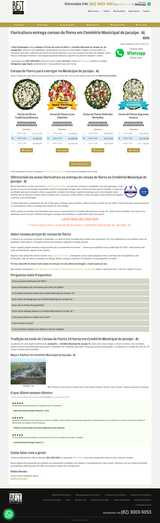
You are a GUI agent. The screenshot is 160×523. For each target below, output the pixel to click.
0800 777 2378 (126, 4)
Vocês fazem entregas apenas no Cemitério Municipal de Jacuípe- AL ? (43, 311)
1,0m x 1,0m (21, 133)
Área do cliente (119, 11)
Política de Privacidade (100, 500)
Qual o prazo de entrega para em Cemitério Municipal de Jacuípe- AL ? (43, 299)
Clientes (106, 11)
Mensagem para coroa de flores (88, 495)
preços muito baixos (61, 255)
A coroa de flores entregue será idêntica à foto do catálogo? (38, 329)
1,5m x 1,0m (21, 143)
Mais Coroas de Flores (80, 164)
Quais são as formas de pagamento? (28, 305)
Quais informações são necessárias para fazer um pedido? (38, 287)
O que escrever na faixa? (23, 323)
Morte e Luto (93, 11)
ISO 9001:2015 (80, 500)
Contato (146, 11)
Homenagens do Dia (143, 505)
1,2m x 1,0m (21, 138)
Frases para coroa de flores (115, 495)
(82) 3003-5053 (102, 4)
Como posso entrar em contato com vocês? (31, 317)
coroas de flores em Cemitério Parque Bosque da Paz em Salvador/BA (65, 269)
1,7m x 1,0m (127, 138)
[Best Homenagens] (18, 10)
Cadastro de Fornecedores (141, 495)
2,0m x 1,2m (127, 143)
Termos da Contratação (51, 500)
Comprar (27, 150)
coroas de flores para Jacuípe (54, 171)
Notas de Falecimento (142, 500)
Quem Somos (134, 11)
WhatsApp (77, 457)
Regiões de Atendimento (61, 495)
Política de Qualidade (121, 500)
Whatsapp (85, 61)
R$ (37, 133)
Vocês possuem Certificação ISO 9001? (29, 281)
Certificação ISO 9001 (56, 186)
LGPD (68, 500)
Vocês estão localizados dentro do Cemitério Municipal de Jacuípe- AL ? (43, 293)
